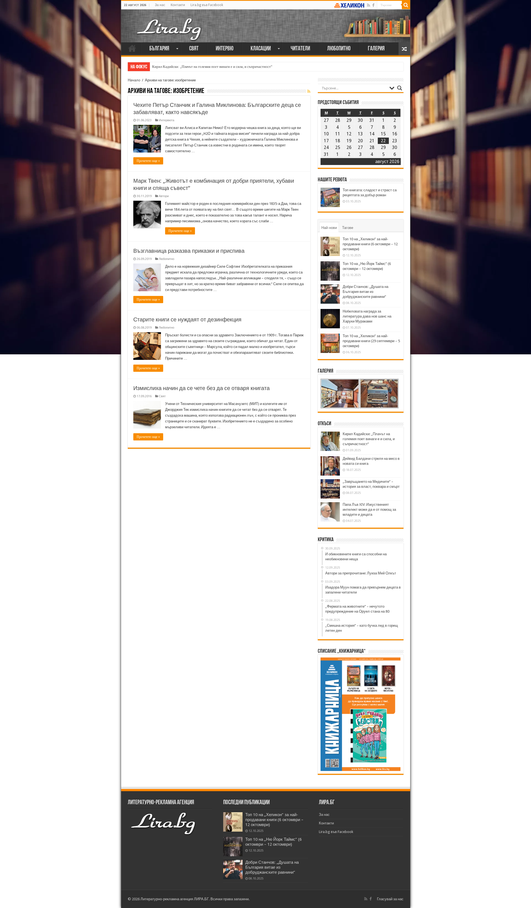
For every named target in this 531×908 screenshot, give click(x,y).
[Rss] (368, 5)
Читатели (300, 49)
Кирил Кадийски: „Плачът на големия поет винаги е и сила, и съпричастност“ (212, 67)
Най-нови (329, 228)
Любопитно (339, 49)
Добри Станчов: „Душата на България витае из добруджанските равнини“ (365, 292)
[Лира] (169, 23)
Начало (132, 48)
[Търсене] (406, 5)
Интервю (224, 49)
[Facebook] (373, 5)
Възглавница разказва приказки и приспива (188, 250)
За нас (160, 5)
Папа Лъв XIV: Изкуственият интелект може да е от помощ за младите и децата (369, 509)
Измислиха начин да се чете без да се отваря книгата (201, 388)
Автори (164, 196)
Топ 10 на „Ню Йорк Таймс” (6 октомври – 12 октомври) (273, 842)
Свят (194, 49)
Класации (261, 49)
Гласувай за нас (390, 899)
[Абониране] (308, 91)
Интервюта (166, 120)
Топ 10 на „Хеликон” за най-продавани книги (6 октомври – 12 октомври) (370, 244)
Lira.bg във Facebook (207, 5)
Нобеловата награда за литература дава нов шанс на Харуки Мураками (367, 316)
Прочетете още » (148, 161)
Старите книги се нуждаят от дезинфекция (187, 319)
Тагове (347, 228)
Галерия (376, 49)
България (159, 49)
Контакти (178, 5)
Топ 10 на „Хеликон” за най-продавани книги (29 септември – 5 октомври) (371, 341)
